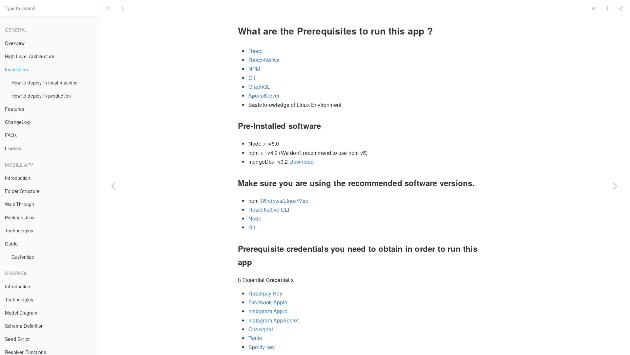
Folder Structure (22, 191)
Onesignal (260, 329)
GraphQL (259, 86)
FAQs (11, 135)
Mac (303, 200)
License (13, 148)
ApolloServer (264, 95)
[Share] (620, 8)
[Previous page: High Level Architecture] (113, 185)
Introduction (17, 178)
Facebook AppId (267, 302)
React (255, 51)
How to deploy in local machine (44, 82)
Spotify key (261, 347)
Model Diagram (21, 312)
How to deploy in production (41, 95)
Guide (11, 243)
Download (301, 161)
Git (251, 78)
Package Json (20, 217)
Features (14, 109)
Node (255, 218)
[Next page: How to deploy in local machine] (615, 185)
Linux (290, 200)
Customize (22, 256)
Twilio (255, 338)
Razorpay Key (265, 293)
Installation (16, 69)
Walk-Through (19, 204)
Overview (15, 43)
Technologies (19, 230)
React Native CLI (268, 209)
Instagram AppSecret (273, 320)
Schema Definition (24, 325)
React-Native (264, 60)
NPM (254, 69)
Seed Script (17, 339)
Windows (271, 200)
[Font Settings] (123, 8)
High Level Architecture (30, 56)
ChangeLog (17, 122)
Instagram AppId (267, 311)
